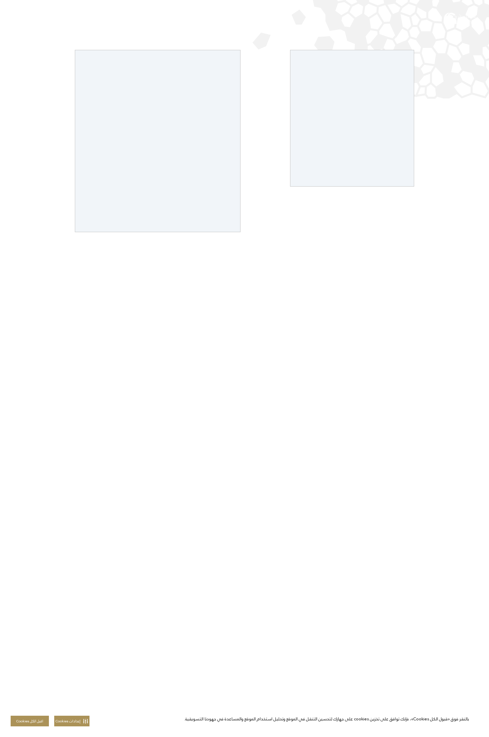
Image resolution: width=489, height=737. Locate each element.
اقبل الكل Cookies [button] (29, 721)
